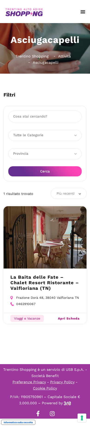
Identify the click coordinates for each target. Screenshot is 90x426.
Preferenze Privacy (29, 382)
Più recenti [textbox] (66, 193)
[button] (83, 11)
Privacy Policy (62, 382)
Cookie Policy (45, 388)
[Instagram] (52, 413)
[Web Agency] (67, 403)
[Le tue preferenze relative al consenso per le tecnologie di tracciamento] (82, 418)
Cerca (45, 171)
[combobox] (69, 193)
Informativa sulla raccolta (18, 422)
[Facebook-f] (38, 413)
